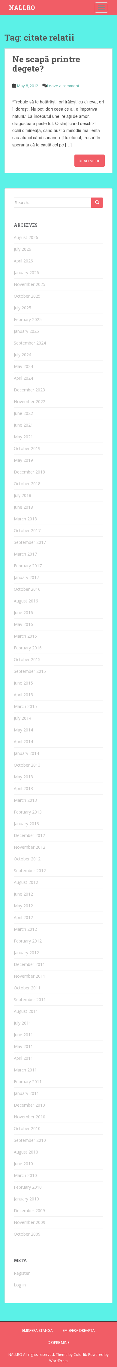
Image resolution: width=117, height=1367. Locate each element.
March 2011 (25, 1070)
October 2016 (27, 589)
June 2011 (23, 1035)
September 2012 (30, 870)
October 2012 (27, 859)
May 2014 (23, 730)
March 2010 (25, 1175)
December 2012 (29, 835)
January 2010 (26, 1199)
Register (22, 1273)
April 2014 (23, 741)
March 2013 (25, 800)
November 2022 (29, 401)
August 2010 (26, 1152)
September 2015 (30, 671)
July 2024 (22, 354)
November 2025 (29, 284)
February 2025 (28, 319)
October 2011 (27, 988)
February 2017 (28, 566)
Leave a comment (63, 85)
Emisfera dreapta (79, 1330)
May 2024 (23, 366)
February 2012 (28, 941)
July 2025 (22, 308)
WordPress (58, 1360)
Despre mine (58, 1342)
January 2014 (26, 753)
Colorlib (80, 1354)
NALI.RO (22, 7)
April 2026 (23, 261)
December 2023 (29, 390)
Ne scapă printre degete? (46, 64)
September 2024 (30, 343)
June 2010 (23, 1163)
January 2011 (26, 1093)
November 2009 (29, 1222)
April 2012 (23, 917)
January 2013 (26, 823)
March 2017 (25, 554)
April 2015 (23, 694)
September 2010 (30, 1140)
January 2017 (26, 577)
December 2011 (29, 964)
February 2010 (28, 1187)
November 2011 (29, 976)
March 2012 (25, 929)
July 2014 (22, 718)
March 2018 (25, 519)
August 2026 (26, 237)
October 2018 (27, 483)
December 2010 (29, 1105)
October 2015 (27, 659)
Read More (89, 160)
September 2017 (30, 542)
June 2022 (23, 413)
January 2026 (26, 272)
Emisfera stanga (37, 1330)
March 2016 (25, 636)
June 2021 (23, 425)
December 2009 (29, 1210)
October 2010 (27, 1128)
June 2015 (23, 683)
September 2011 (30, 999)
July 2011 (22, 1023)
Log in (20, 1285)
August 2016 (26, 601)
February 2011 (28, 1081)
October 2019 (27, 448)
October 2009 (27, 1234)
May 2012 (23, 906)
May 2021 (23, 437)
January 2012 (26, 952)
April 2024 (23, 378)
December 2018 (29, 472)
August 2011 (26, 1011)
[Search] (97, 203)
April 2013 (23, 788)
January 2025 (26, 331)
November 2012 (29, 847)
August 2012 (26, 882)
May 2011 (23, 1046)
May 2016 (23, 624)
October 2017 (27, 530)
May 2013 (23, 777)
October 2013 (27, 765)
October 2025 (27, 296)
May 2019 (23, 460)
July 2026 (22, 249)
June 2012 (23, 894)
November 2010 (29, 1117)
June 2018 (23, 507)
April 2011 (23, 1058)
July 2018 (22, 495)
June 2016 (23, 612)
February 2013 (28, 812)
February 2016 (28, 648)
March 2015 (25, 706)
